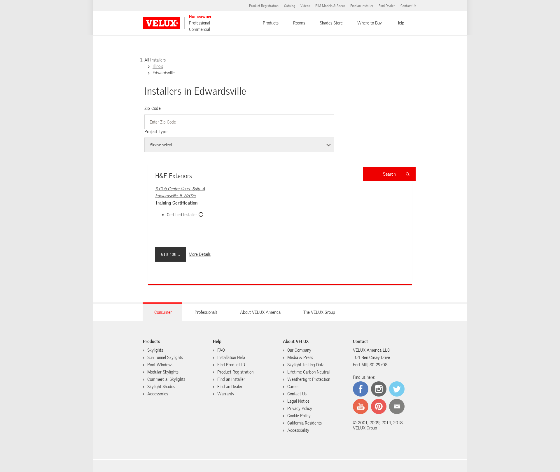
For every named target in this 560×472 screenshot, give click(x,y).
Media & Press (300, 357)
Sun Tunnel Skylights (165, 357)
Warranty (225, 394)
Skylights (155, 350)
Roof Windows (160, 364)
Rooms (299, 23)
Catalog (289, 6)
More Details (200, 254)
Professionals (206, 312)
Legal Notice (298, 401)
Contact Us (408, 6)
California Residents (304, 423)
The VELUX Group (319, 312)
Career (293, 386)
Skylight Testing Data (305, 364)
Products (271, 23)
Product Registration (264, 6)
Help (400, 23)
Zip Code (152, 108)
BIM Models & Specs (330, 6)
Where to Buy (369, 23)
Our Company (299, 350)
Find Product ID (231, 364)
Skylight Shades (161, 386)
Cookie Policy (299, 415)
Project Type (155, 131)
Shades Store (331, 23)
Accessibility (298, 430)
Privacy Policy (299, 408)
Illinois (158, 66)
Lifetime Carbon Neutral (308, 372)
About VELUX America (260, 312)
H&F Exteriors (173, 176)
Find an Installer (361, 6)
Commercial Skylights (166, 379)
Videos (305, 6)
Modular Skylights (162, 372)
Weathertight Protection (308, 379)
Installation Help (231, 357)
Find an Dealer (229, 386)
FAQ (221, 350)
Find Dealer (387, 6)
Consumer (163, 312)
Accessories (157, 394)
